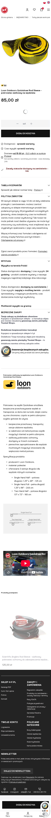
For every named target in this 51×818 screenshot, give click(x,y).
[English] (48, 2)
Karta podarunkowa (34, 746)
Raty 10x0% (31, 699)
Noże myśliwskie (33, 742)
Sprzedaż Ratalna (34, 713)
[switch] (45, 814)
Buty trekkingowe (34, 730)
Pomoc (37, 190)
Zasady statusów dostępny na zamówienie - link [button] (27, 169)
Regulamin (30, 777)
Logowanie (5, 727)
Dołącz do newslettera (17, 771)
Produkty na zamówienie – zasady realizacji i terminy (37, 694)
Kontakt (4, 699)
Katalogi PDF (6, 687)
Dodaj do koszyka (25, 133)
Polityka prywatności (35, 703)
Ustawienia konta (8, 735)
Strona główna (7, 17)
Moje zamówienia (7, 731)
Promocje (30, 717)
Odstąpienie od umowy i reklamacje (36, 708)
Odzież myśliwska (34, 738)
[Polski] (44, 2)
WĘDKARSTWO (22, 17)
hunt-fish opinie (7, 691)
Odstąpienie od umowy (12, 240)
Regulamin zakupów (35, 690)
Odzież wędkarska (34, 734)
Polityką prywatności (17, 782)
